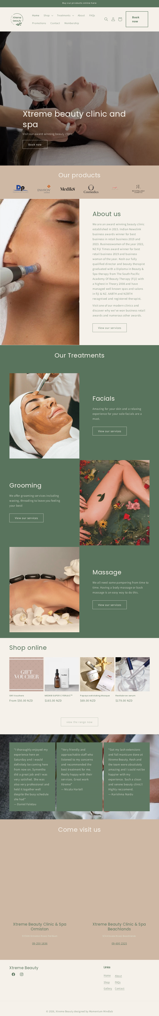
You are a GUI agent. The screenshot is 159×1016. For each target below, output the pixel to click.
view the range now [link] (79, 722)
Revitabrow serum (126, 695)
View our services (109, 328)
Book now (135, 19)
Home (107, 975)
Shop (107, 982)
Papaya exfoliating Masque (95, 695)
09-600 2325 (119, 943)
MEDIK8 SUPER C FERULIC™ (59, 695)
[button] (48, 15)
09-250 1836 (40, 943)
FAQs (118, 982)
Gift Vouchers (16, 695)
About (118, 976)
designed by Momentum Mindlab (93, 1011)
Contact (120, 988)
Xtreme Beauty (65, 1011)
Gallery (108, 988)
